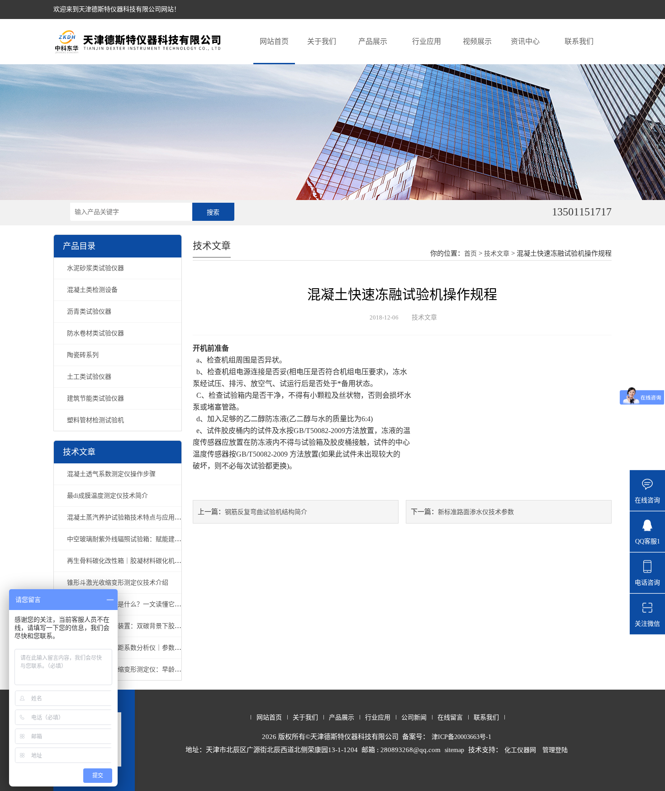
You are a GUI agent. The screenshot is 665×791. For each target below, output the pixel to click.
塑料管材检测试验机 (95, 420)
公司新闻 (414, 717)
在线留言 (450, 717)
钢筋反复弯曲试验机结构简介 (266, 512)
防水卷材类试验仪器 (95, 333)
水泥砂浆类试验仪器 (95, 268)
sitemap (454, 750)
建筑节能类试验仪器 (95, 398)
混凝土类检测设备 (92, 289)
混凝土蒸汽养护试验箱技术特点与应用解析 (127, 517)
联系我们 (579, 41)
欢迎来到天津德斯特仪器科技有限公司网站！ (116, 9)
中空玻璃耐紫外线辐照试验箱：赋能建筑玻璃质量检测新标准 (152, 539)
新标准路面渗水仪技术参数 (476, 512)
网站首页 (274, 41)
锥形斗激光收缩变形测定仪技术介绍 (117, 582)
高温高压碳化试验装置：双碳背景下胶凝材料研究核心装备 (149, 626)
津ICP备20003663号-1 (461, 737)
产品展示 (372, 41)
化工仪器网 (520, 750)
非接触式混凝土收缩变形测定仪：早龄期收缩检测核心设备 (149, 669)
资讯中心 (525, 41)
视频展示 (477, 41)
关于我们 (321, 41)
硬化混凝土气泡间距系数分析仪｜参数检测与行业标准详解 (149, 647)
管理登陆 (555, 750)
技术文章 (496, 253)
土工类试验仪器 (89, 376)
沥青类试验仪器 (89, 311)
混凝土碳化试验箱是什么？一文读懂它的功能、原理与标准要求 (155, 604)
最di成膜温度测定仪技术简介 (107, 495)
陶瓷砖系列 (83, 355)
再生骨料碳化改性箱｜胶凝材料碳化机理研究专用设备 (143, 561)
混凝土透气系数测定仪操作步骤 (111, 474)
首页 (470, 253)
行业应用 (426, 41)
